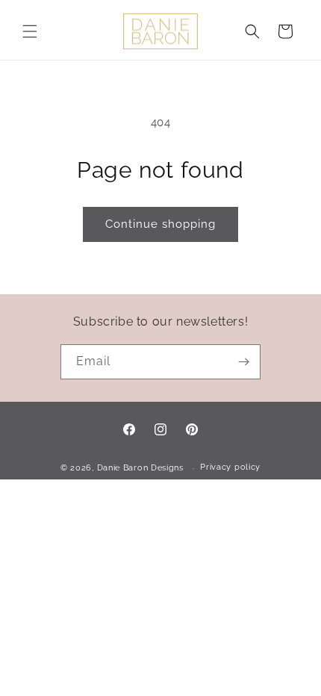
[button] (29, 31)
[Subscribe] (243, 361)
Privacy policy (230, 467)
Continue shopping (160, 224)
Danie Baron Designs (140, 468)
